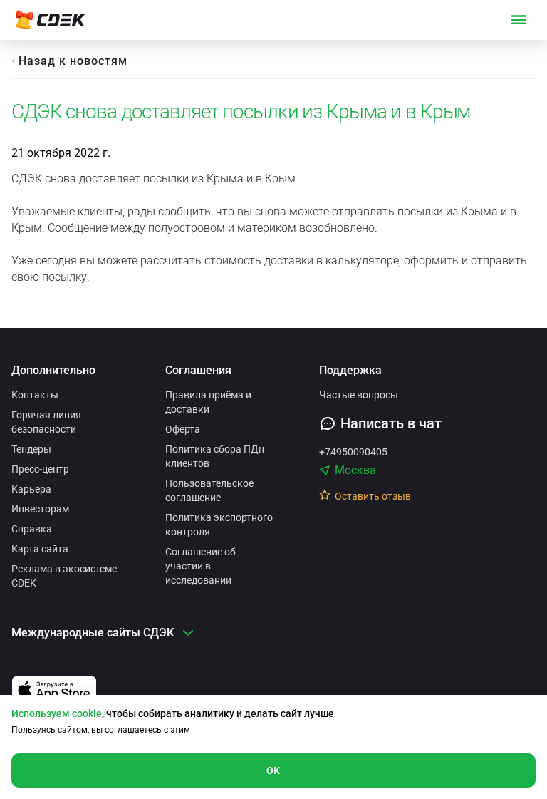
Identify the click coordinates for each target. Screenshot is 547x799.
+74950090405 (353, 452)
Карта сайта (39, 549)
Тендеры (31, 449)
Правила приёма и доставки (208, 402)
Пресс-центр (40, 469)
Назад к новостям (73, 61)
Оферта (182, 429)
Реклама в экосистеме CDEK (64, 576)
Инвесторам (40, 509)
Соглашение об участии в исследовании (200, 566)
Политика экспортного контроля (219, 524)
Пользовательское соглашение (209, 490)
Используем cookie (56, 713)
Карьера (31, 489)
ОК (273, 770)
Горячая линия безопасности (46, 422)
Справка (31, 529)
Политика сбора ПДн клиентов (214, 456)
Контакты (34, 395)
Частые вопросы (358, 395)
